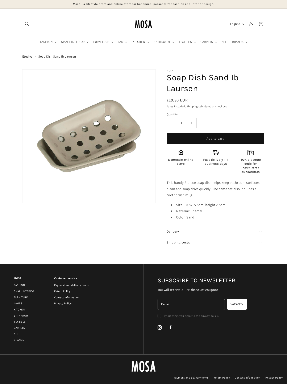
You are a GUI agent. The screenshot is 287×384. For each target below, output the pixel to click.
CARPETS (19, 328)
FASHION (19, 285)
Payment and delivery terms (71, 285)
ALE (16, 334)
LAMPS (18, 303)
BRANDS (19, 340)
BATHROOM (21, 315)
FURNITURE (21, 297)
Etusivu (27, 56)
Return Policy (62, 291)
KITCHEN (19, 309)
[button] (27, 24)
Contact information (67, 297)
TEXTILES (20, 322)
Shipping (192, 106)
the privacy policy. (207, 316)
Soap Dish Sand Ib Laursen (57, 56)
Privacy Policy (63, 303)
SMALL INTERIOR (24, 291)
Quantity (172, 114)
